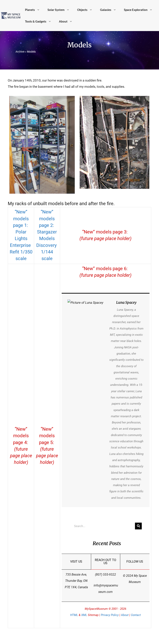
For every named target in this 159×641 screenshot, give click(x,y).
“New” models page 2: (47, 218)
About (63, 21)
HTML (74, 615)
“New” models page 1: (21, 218)
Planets (30, 9)
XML (84, 615)
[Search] (138, 526)
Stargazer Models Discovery (47, 238)
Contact (136, 615)
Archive (20, 51)
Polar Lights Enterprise (21, 238)
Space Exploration (136, 9)
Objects (82, 9)
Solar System (56, 9)
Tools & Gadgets (35, 21)
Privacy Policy (110, 615)
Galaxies (105, 9)
